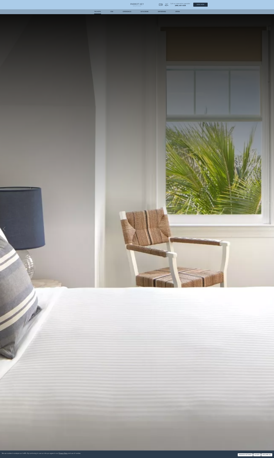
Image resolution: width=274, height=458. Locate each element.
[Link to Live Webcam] (161, 5)
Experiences (127, 11)
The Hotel (97, 11)
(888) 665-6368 (180, 5)
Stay (111, 11)
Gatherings (162, 11)
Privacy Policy (63, 453)
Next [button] (270, 229)
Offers (177, 11)
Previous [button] (3, 229)
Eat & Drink (144, 11)
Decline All (266, 454)
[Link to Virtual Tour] (166, 4)
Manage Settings (245, 454)
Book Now (200, 4)
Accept (257, 454)
